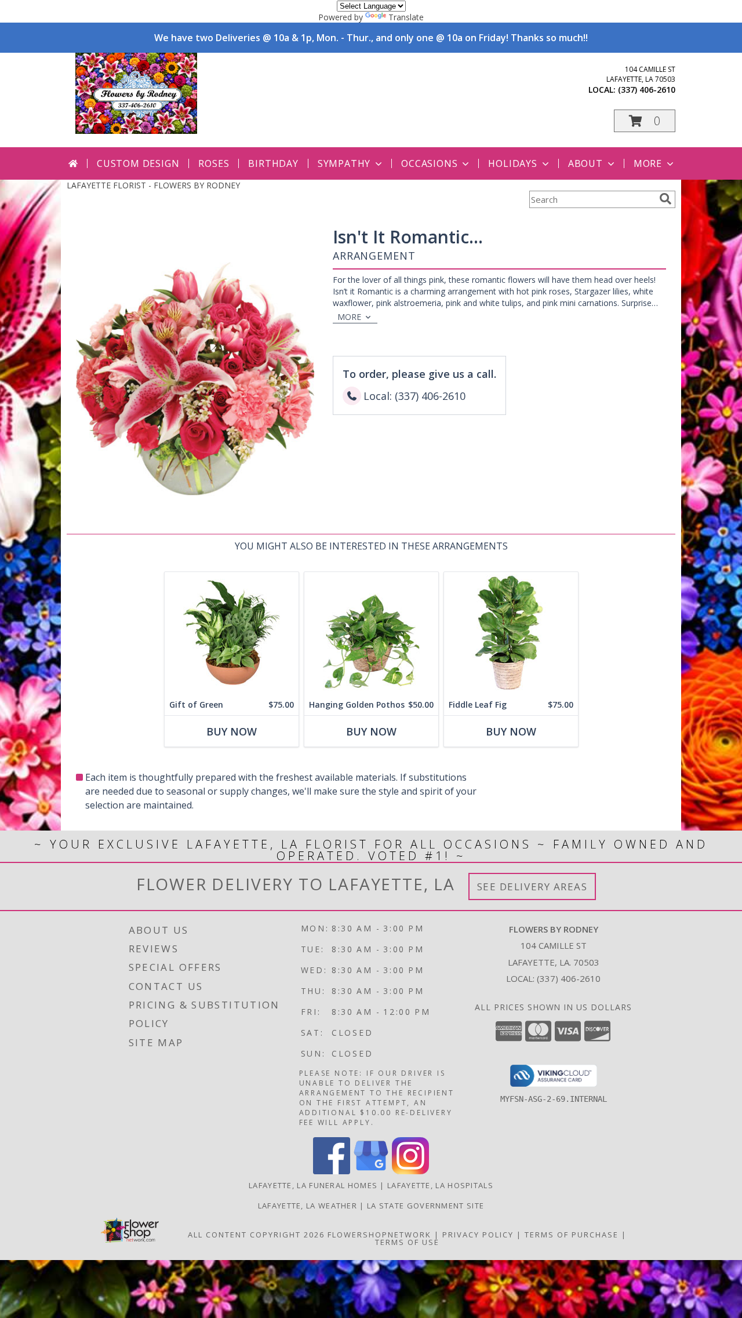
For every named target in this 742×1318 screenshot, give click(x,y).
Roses (213, 163)
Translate (406, 17)
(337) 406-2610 (646, 89)
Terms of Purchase (572, 1234)
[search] (665, 198)
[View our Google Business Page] (371, 1171)
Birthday (273, 163)
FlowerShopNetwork (379, 1234)
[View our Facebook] (331, 1171)
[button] (644, 121)
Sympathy (344, 163)
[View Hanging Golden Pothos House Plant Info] (371, 633)
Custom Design (138, 163)
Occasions (429, 163)
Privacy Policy (478, 1234)
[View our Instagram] (410, 1171)
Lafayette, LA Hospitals (440, 1185)
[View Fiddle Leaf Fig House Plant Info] (511, 633)
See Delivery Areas (532, 886)
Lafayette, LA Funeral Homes (313, 1185)
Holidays (512, 163)
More (648, 163)
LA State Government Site (425, 1205)
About (585, 163)
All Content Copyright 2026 (256, 1234)
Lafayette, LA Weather (307, 1205)
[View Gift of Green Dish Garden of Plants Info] (232, 633)
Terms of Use (407, 1242)
